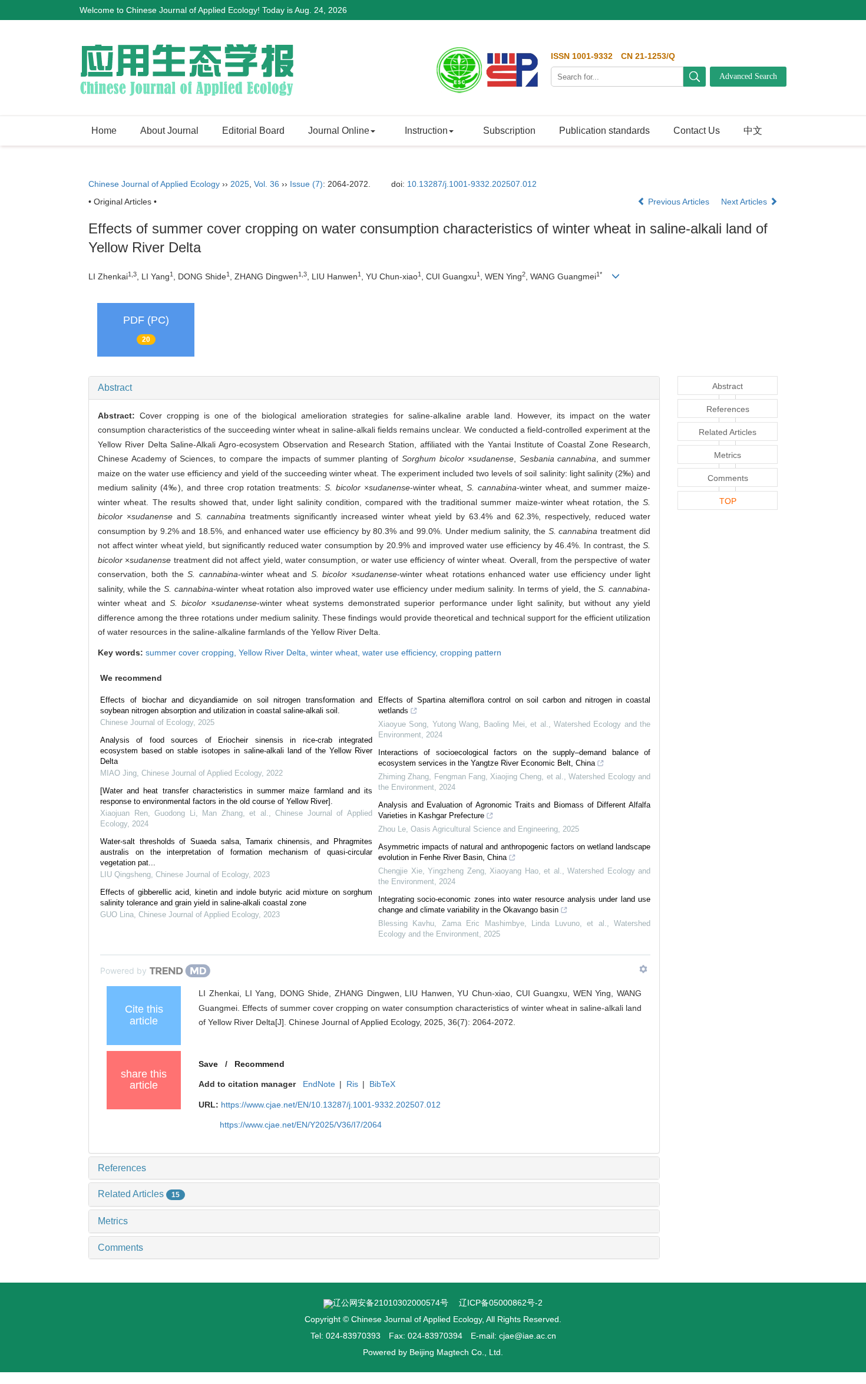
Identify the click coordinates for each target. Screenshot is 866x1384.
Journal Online (338, 131)
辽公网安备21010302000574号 (390, 1302)
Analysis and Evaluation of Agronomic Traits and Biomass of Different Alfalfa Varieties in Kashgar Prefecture (514, 810)
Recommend (259, 1064)
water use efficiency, (401, 652)
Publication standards (604, 131)
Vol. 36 (266, 184)
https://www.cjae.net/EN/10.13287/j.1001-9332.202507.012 (331, 1104)
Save (208, 1064)
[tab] (374, 388)
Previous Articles (679, 201)
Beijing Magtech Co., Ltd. (456, 1352)
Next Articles (745, 201)
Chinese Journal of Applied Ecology (154, 184)
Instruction (426, 131)
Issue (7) (306, 184)
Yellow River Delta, (274, 652)
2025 (239, 184)
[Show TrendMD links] (643, 969)
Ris (352, 1084)
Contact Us (696, 131)
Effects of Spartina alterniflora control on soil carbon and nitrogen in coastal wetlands (514, 705)
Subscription (509, 131)
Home (104, 131)
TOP (727, 501)
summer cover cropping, (192, 652)
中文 (752, 131)
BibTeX (382, 1084)
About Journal (169, 131)
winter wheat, (336, 652)
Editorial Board (253, 131)
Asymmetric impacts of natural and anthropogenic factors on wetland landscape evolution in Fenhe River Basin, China (514, 852)
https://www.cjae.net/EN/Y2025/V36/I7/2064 (301, 1124)
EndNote (319, 1084)
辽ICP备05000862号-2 (501, 1302)
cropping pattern (470, 652)
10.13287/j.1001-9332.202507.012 (472, 184)
